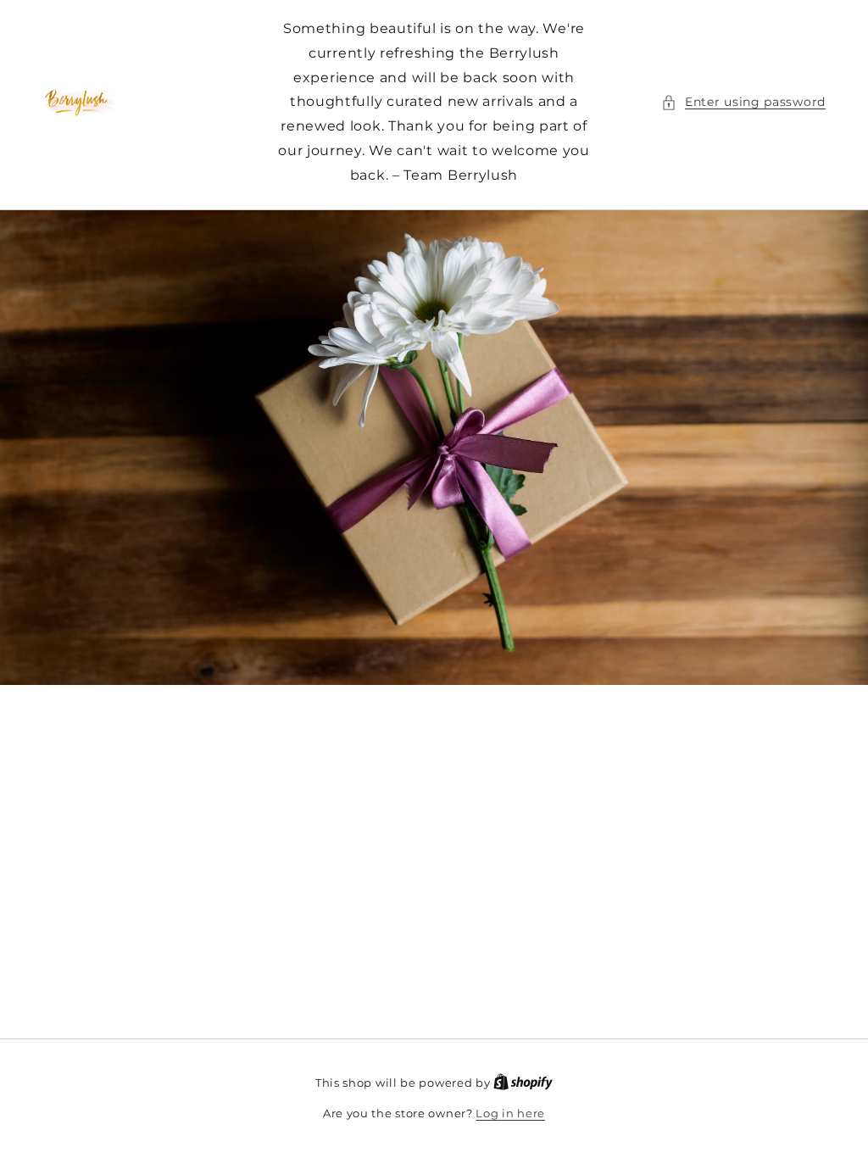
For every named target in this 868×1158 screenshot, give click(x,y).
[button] (743, 102)
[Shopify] (523, 1082)
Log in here (510, 1113)
